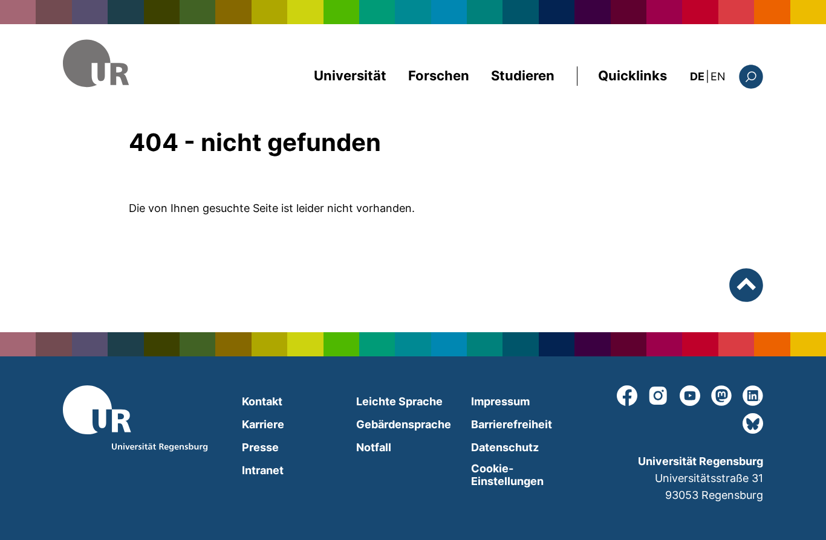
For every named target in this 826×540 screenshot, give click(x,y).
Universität (350, 75)
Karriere (263, 424)
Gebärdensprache (403, 424)
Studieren (522, 75)
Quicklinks (632, 75)
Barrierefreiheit (511, 424)
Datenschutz (505, 447)
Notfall (373, 447)
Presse (260, 447)
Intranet (263, 470)
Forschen (438, 75)
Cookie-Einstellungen (507, 474)
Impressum (500, 401)
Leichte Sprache (399, 401)
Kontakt (262, 401)
